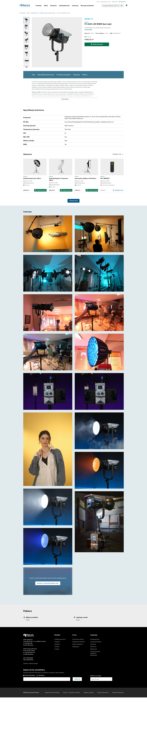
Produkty (39, 5)
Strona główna (23, 13)
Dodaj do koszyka (98, 44)
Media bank (93, 649)
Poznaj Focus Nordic (78, 639)
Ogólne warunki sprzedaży (52, 692)
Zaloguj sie (123, 1)
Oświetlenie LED (34, 13)
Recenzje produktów (87, 5)
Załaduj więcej (73, 200)
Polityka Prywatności (118, 692)
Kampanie (53, 5)
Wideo (28, 13)
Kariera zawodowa (77, 644)
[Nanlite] (89, 19)
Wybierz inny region (95, 675)
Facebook (57, 644)
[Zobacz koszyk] (126, 6)
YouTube (56, 646)
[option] (26, 20)
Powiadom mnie (119, 190)
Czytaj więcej (88, 29)
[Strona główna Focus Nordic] (25, 5)
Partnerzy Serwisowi (103, 692)
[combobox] (112, 5)
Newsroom (93, 646)
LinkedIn (56, 649)
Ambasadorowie (64, 5)
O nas (98, 1)
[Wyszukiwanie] (122, 5)
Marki (46, 5)
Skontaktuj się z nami (106, 1)
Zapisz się (77, 679)
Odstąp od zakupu (89, 692)
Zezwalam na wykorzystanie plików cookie (47, 583)
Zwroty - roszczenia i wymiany (71, 692)
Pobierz (28, 620)
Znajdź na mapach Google (30, 663)
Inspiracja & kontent (95, 642)
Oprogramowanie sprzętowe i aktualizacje (95, 653)
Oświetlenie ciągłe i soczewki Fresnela (47, 13)
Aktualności (115, 1)
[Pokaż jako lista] (122, 154)
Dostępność (75, 646)
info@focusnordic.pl (59, 639)
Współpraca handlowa (78, 642)
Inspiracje (75, 5)
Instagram (57, 642)
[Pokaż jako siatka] (120, 154)
